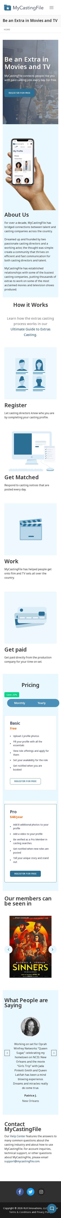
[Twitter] (30, 1192)
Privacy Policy (44, 1212)
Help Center (17, 1136)
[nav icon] (51, 7)
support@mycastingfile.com (21, 1161)
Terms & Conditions (20, 1212)
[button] (8, 949)
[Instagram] (41, 1192)
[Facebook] (20, 1192)
